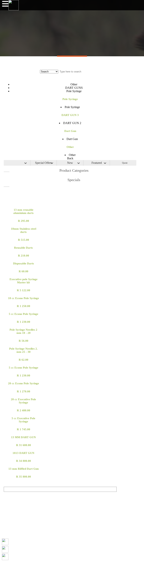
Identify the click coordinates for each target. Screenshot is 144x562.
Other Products (72, 201)
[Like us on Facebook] (5, 542)
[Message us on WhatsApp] (5, 549)
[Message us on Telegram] (5, 557)
